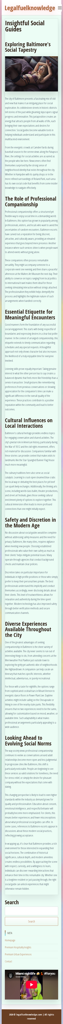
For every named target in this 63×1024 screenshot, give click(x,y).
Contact (8, 961)
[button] (31, 73)
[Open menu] (60, 8)
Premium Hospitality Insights (18, 947)
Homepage (10, 940)
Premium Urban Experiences (18, 954)
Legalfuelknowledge (30, 8)
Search (12, 902)
